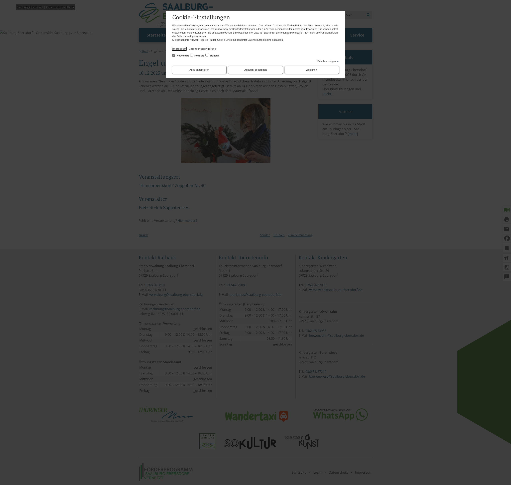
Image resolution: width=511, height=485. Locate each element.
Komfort (199, 55)
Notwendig (182, 55)
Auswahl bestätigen (255, 69)
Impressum (179, 48)
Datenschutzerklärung (202, 48)
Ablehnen (311, 69)
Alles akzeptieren (199, 69)
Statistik (214, 55)
